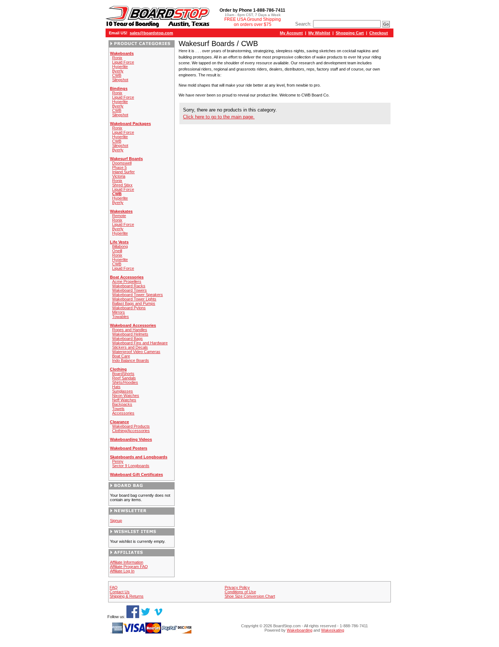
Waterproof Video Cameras (136, 351)
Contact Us (120, 592)
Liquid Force (123, 62)
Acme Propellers (126, 281)
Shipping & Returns (127, 596)
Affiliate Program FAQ (129, 566)
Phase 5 (119, 167)
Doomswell (122, 163)
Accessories (123, 413)
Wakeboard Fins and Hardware (140, 343)
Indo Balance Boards (130, 360)
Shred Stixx (122, 185)
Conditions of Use (240, 592)
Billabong (120, 246)
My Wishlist (319, 33)
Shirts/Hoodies (125, 382)
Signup (116, 520)
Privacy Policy (237, 587)
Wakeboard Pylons (129, 308)
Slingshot (120, 79)
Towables (120, 316)
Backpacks (122, 404)
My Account (291, 33)
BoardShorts (123, 373)
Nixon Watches (125, 395)
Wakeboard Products (131, 426)
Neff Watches (124, 400)
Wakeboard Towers (129, 290)
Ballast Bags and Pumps (133, 303)
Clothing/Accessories (131, 430)
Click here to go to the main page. (219, 117)
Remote (119, 215)
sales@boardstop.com (151, 33)
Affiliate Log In (122, 571)
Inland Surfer (123, 172)
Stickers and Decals (130, 347)
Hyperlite (120, 66)
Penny (117, 461)
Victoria (118, 176)
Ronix (117, 58)
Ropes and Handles (129, 330)
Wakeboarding (299, 630)
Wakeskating (332, 630)
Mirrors (118, 312)
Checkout (378, 33)
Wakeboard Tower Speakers (137, 294)
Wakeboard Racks (128, 286)
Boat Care (121, 356)
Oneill (117, 251)
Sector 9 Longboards (130, 466)
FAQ (114, 587)
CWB (116, 75)
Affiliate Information (126, 562)
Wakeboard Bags (127, 338)
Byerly (117, 71)
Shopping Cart (350, 33)
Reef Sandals (124, 378)
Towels (118, 408)
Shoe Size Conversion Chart (250, 596)
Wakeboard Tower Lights (134, 299)
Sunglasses (122, 391)
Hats (116, 387)
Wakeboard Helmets (130, 334)
